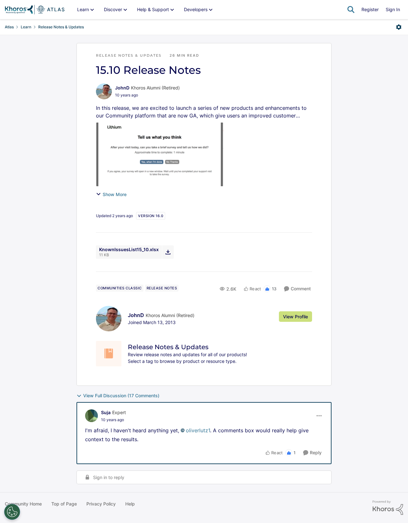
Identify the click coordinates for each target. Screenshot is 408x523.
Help (130, 503)
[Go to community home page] (34, 9)
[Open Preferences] (12, 512)
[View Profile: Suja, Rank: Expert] (91, 415)
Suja (106, 412)
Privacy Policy (101, 503)
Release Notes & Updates (61, 27)
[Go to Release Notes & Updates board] (108, 353)
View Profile (295, 316)
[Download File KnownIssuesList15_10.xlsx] (168, 252)
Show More (115, 194)
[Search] (351, 9)
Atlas (9, 27)
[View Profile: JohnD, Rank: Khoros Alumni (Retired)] (104, 91)
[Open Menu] (398, 27)
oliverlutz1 (198, 430)
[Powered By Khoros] (388, 507)
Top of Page (64, 503)
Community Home (23, 503)
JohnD (122, 87)
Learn (26, 27)
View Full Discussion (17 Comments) (121, 395)
